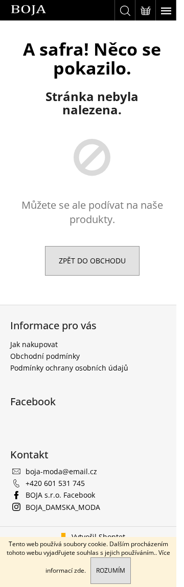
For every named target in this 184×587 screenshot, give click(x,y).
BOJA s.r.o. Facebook (60, 495)
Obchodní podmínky (45, 356)
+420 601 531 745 (55, 483)
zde (79, 570)
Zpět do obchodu (92, 260)
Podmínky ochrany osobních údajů (69, 368)
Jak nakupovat (34, 344)
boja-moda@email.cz (61, 471)
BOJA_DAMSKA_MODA (63, 507)
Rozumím (110, 570)
